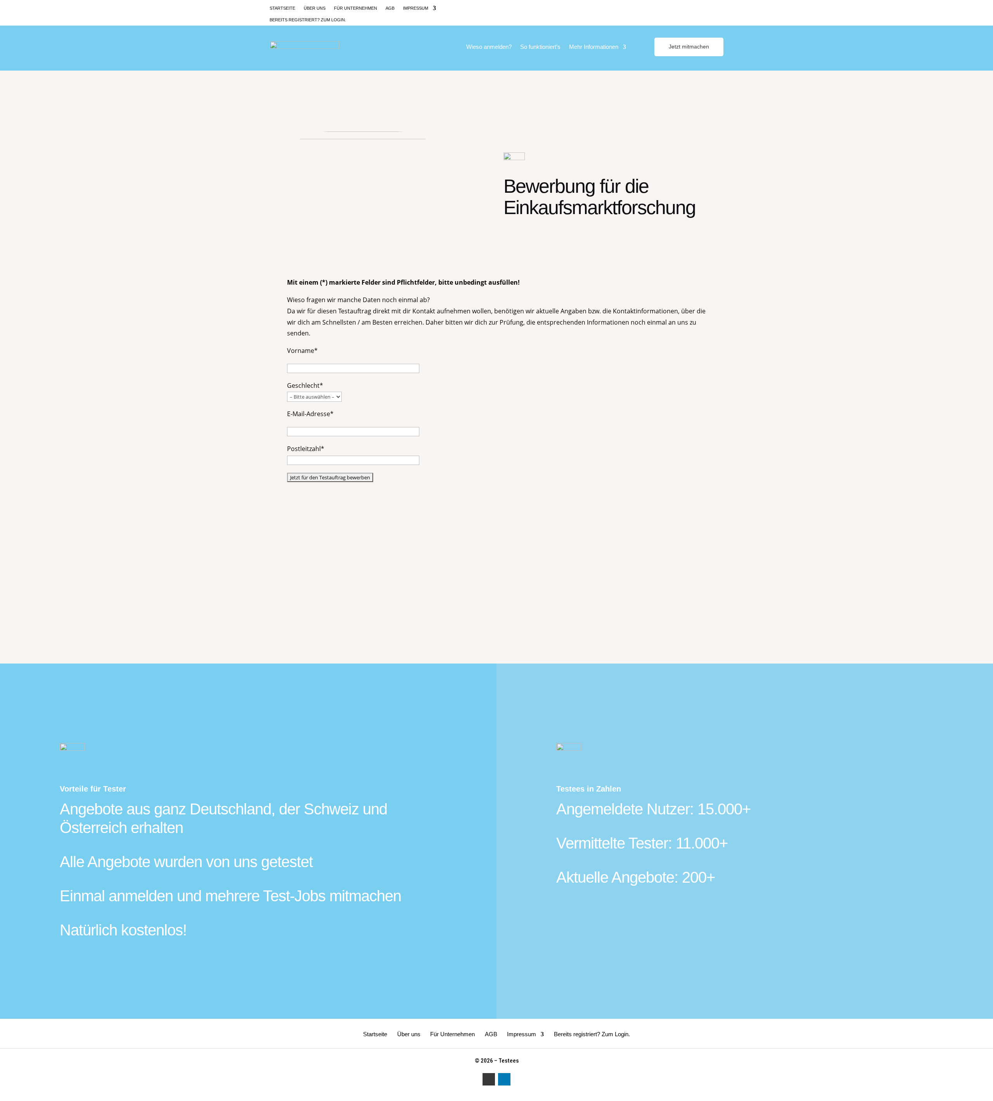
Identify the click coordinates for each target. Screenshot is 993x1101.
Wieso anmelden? (489, 47)
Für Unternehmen (355, 8)
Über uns (314, 8)
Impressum (415, 8)
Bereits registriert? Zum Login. (308, 19)
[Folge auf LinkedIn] (718, 7)
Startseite (282, 8)
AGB (390, 8)
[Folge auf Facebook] (704, 7)
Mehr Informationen (593, 47)
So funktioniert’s (540, 47)
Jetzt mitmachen (689, 46)
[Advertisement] (496, 548)
